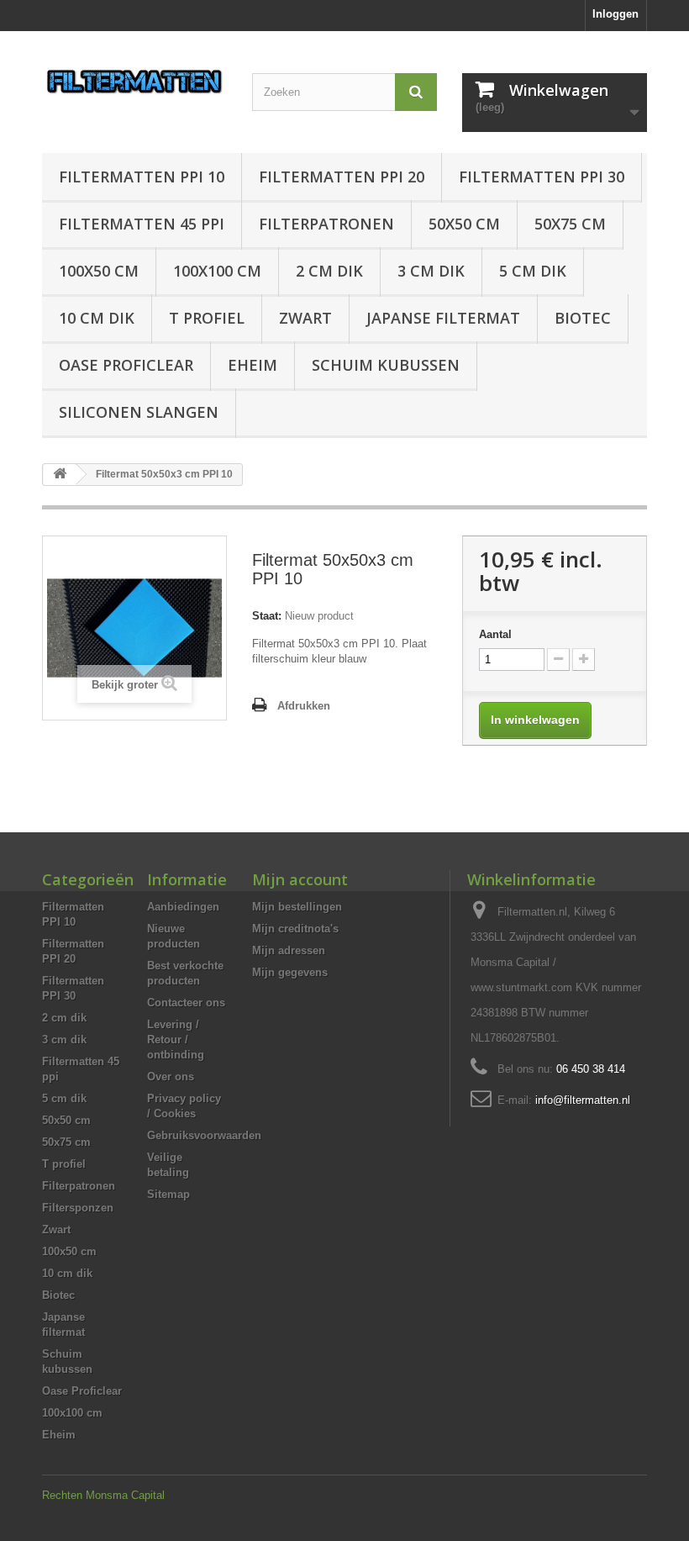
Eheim (252, 365)
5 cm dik (532, 271)
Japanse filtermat (443, 318)
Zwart (305, 318)
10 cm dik (96, 318)
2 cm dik (329, 271)
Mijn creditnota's (295, 928)
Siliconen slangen (138, 412)
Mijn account (300, 879)
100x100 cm (217, 271)
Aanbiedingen (183, 906)
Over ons (170, 1076)
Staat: (266, 616)
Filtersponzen (77, 1207)
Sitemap (168, 1194)
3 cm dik (431, 271)
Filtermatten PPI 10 (141, 176)
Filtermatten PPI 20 (341, 176)
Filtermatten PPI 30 (541, 176)
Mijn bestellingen (297, 906)
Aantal (495, 634)
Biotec (583, 318)
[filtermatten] (134, 81)
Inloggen (615, 14)
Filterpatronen (326, 224)
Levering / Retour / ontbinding (175, 1039)
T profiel (207, 318)
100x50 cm (99, 271)
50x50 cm (464, 224)
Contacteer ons (186, 1002)
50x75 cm (570, 224)
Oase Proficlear (126, 365)
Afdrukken (303, 705)
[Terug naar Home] (60, 474)
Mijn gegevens (290, 972)
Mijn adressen (288, 950)
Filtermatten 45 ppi (141, 224)
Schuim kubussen (386, 365)
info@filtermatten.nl (582, 1100)
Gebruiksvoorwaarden (204, 1135)
